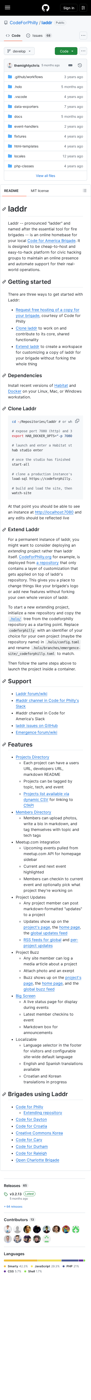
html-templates (26, 146)
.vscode (20, 97)
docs (18, 116)
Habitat (61, 385)
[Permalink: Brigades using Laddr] (4, 1094)
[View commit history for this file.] (80, 65)
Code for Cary (29, 1139)
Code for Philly (29, 1106)
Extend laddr (27, 346)
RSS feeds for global (42, 939)
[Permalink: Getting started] (4, 281)
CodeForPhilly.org (35, 556)
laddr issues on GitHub (37, 725)
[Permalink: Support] (4, 681)
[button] (77, 421)
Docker (14, 391)
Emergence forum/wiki (36, 732)
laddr (46, 22)
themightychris (27, 65)
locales (19, 156)
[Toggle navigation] (7, 7)
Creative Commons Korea (39, 1132)
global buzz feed (39, 989)
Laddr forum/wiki (31, 693)
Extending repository (43, 1112)
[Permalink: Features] (4, 744)
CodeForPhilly (24, 22)
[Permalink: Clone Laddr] (4, 408)
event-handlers (26, 126)
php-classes (24, 166)
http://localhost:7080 (54, 512)
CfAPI (29, 805)
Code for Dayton (31, 1119)
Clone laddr (26, 328)
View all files (45, 176)
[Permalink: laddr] (4, 208)
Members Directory (33, 812)
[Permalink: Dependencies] (4, 375)
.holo (18, 87)
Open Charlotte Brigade (37, 1160)
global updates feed (49, 933)
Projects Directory (32, 757)
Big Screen (25, 995)
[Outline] (85, 190)
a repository (47, 562)
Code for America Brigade (51, 240)
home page (69, 927)
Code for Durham (32, 1146)
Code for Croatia (31, 1126)
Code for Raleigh (31, 1153)
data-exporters (26, 106)
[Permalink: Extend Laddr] (4, 529)
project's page (37, 927)
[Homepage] (46, 8)
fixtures (20, 136)
